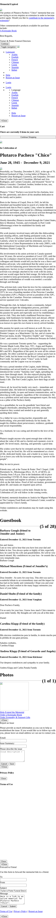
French (14, 59)
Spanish (15, 67)
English (14, 57)
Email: (3, 738)
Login (8, 82)
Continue (4, 44)
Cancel (4, 764)
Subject (3, 888)
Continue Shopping (28, 137)
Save (12, 764)
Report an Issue (13, 77)
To (1, 877)
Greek (14, 65)
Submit (13, 906)
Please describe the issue (11, 749)
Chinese (15, 62)
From (2, 882)
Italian (14, 70)
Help (8, 75)
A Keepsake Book (8, 31)
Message (4, 893)
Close (3, 779)
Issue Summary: (7, 743)
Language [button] (10, 52)
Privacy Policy (20, 911)
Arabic (14, 54)
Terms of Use (6, 911)
